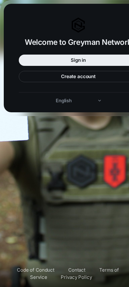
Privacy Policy (76, 277)
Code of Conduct (35, 270)
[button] (78, 100)
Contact (76, 270)
